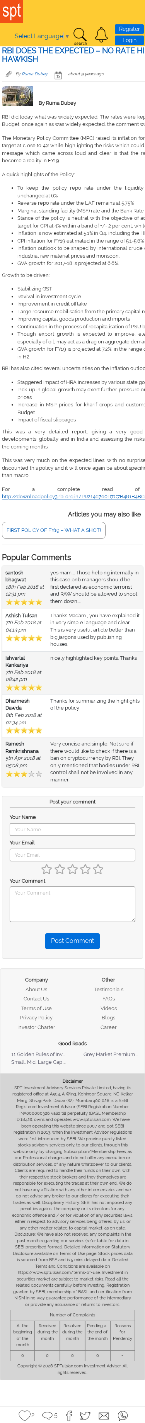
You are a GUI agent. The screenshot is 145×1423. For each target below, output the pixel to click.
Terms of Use (36, 1008)
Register (129, 29)
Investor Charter (36, 1027)
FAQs (108, 999)
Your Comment (27, 881)
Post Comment (72, 940)
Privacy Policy (36, 1018)
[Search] (80, 36)
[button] (101, 34)
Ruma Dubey (35, 73)
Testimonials (108, 989)
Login (129, 40)
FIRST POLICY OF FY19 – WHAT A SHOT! (54, 530)
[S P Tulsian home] (11, 11)
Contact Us (36, 999)
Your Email (22, 843)
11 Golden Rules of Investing (44, 1054)
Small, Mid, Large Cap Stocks (45, 1062)
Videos (109, 1008)
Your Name (23, 817)
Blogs (108, 1018)
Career (109, 1027)
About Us (36, 989)
